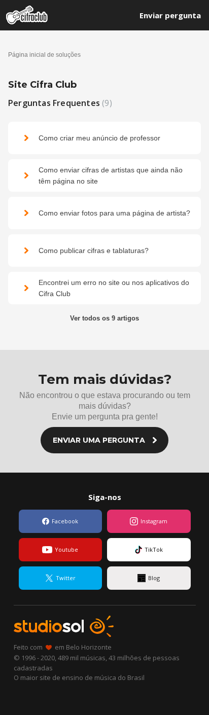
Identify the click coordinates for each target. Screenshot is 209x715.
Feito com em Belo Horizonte (63, 647)
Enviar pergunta (170, 15)
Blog (154, 578)
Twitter (66, 578)
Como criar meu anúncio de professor (99, 138)
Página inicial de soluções (44, 54)
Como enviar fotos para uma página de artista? (114, 213)
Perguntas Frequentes (59, 103)
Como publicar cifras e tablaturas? (94, 250)
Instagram (154, 521)
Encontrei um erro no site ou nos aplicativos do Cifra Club (114, 288)
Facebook (65, 521)
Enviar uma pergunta (99, 440)
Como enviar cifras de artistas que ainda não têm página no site (111, 175)
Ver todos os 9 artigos (104, 318)
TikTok (154, 549)
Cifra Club (27, 15)
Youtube (66, 549)
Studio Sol (64, 626)
